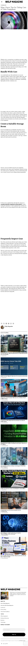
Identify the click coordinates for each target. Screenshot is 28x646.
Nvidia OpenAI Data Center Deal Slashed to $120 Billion (13, 488)
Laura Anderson (5, 400)
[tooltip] (1, 323)
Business (2, 620)
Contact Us (3, 607)
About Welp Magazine (5, 603)
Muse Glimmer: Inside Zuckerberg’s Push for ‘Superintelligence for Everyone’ (11, 533)
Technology (3, 5)
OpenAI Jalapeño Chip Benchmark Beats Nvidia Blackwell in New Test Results (14, 354)
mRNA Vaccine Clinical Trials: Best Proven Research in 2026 (14, 376)
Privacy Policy (3, 609)
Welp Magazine (9, 326)
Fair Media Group (22, 640)
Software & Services (5, 618)
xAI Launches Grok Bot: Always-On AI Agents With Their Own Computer (13, 466)
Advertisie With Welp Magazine (7, 605)
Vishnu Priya (4, 377)
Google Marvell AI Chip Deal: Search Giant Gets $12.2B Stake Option (13, 421)
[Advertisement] (14, 44)
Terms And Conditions (5, 611)
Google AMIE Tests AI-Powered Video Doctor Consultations (11, 511)
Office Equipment (4, 616)
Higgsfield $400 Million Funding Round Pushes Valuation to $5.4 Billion (14, 444)
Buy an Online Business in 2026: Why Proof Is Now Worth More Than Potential (13, 556)
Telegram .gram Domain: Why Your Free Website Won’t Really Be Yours (13, 398)
